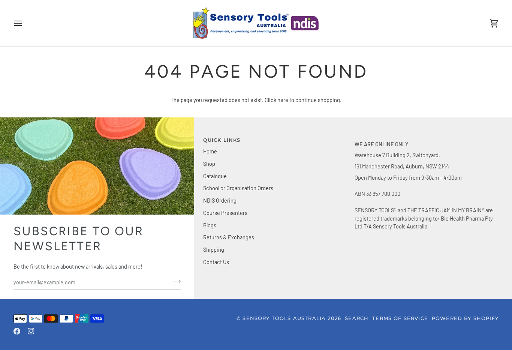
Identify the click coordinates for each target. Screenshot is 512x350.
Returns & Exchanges (228, 237)
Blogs (209, 225)
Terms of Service (400, 318)
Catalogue (215, 176)
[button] (427, 138)
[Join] (174, 281)
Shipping (213, 249)
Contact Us (216, 261)
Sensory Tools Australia (284, 318)
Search (356, 318)
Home (210, 151)
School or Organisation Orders (238, 188)
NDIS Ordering (220, 200)
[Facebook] (16, 331)
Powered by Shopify (465, 318)
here (282, 99)
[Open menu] (24, 23)
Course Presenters (225, 212)
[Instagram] (31, 331)
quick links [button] (222, 140)
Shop (209, 163)
